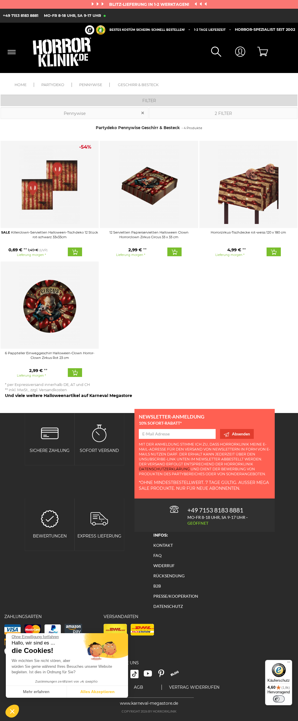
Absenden (241, 433)
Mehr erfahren (36, 691)
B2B (157, 585)
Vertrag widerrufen (194, 687)
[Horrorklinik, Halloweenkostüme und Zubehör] (65, 52)
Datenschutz (168, 606)
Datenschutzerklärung (164, 469)
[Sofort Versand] (99, 432)
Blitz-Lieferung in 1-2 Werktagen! (149, 4)
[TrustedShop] (95, 30)
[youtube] (150, 675)
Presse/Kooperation (175, 596)
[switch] (279, 698)
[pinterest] (164, 675)
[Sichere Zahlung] (49, 432)
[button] (12, 711)
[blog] (177, 675)
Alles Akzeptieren (97, 691)
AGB (138, 687)
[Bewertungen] (49, 518)
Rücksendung (169, 575)
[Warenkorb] (257, 52)
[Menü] (288, 663)
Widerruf (164, 565)
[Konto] (233, 52)
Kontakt (163, 545)
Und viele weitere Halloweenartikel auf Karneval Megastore (68, 395)
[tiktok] (137, 675)
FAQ (157, 555)
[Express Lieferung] (99, 518)
